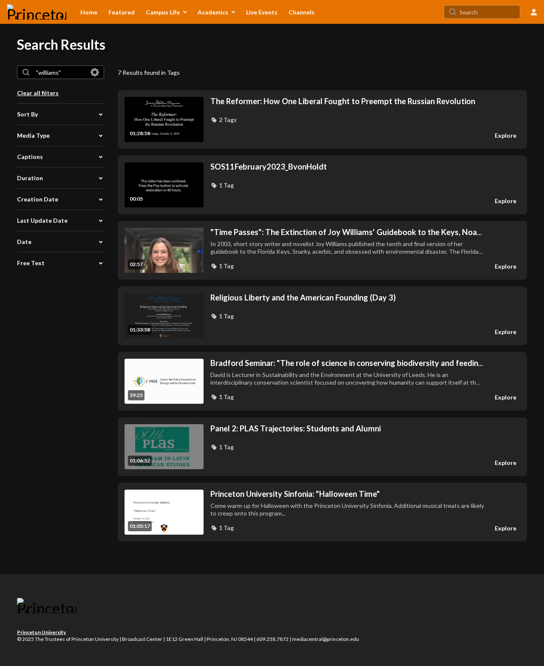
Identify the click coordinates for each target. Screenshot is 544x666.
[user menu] (534, 12)
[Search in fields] (95, 72)
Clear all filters (38, 92)
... (346, 232)
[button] (223, 120)
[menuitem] (89, 12)
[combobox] (60, 72)
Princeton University (41, 632)
